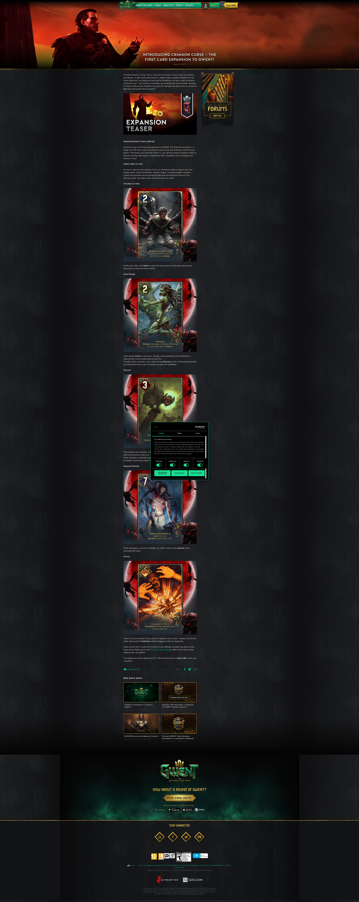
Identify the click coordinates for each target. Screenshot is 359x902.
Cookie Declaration (217, 865)
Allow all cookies (196, 473)
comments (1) (183, 741)
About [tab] (198, 433)
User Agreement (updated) (152, 865)
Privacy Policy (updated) (189, 865)
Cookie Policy (204, 865)
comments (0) (183, 710)
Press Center (179, 867)
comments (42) (133, 669)
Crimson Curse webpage (161, 650)
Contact (227, 865)
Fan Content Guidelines (171, 865)
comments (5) (142, 710)
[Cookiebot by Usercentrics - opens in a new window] (196, 427)
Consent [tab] (161, 433)
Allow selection (179, 473)
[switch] (172, 465)
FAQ (140, 865)
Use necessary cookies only (162, 473)
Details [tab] (179, 433)
